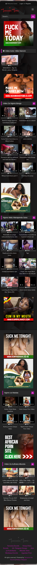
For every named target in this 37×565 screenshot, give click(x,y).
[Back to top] (31, 559)
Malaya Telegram (21, 559)
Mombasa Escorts (11, 553)
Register (28, 3)
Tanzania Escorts (13, 546)
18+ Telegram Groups (19, 548)
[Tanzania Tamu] (15, 10)
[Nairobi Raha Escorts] (18, 45)
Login (21, 3)
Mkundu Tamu (25, 550)
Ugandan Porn (26, 553)
